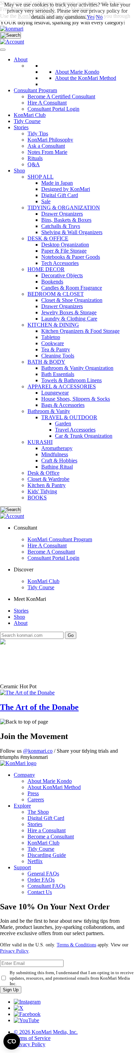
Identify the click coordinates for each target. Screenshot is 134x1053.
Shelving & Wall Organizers (71, 232)
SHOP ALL (40, 177)
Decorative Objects (62, 275)
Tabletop (50, 337)
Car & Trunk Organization (83, 436)
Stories (21, 127)
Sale (46, 201)
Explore (22, 806)
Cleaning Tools (57, 356)
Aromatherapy (56, 448)
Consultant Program (35, 90)
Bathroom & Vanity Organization (77, 368)
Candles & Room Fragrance (71, 288)
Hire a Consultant (46, 830)
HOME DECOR (46, 269)
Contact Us (39, 892)
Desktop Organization (65, 244)
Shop (19, 170)
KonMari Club (43, 581)
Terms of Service (32, 1038)
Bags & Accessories (63, 405)
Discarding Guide (46, 855)
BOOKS (37, 497)
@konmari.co (38, 751)
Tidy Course (27, 121)
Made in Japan (57, 183)
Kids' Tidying (42, 491)
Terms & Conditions (76, 944)
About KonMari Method (54, 787)
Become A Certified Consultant (61, 96)
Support (22, 867)
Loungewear (55, 393)
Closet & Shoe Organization (71, 300)
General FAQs (43, 873)
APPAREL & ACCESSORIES (61, 386)
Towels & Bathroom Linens (71, 380)
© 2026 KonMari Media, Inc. (46, 1032)
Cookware (52, 343)
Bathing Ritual (57, 467)
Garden (63, 423)
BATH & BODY (46, 362)
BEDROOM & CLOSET (55, 294)
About (20, 59)
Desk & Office (43, 473)
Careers (35, 799)
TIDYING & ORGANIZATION (63, 207)
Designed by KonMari (65, 189)
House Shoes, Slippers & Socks (75, 399)
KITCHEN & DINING (53, 325)
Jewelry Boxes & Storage (69, 312)
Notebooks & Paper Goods (70, 257)
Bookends (52, 282)
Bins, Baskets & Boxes (66, 220)
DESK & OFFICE (47, 238)
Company (24, 775)
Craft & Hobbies (59, 460)
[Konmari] (11, 29)
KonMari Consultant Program (59, 539)
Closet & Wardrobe (48, 479)
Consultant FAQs (46, 886)
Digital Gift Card (59, 195)
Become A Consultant (51, 552)
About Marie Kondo (49, 781)
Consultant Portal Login (53, 109)
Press (33, 793)
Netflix (35, 861)
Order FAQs (41, 880)
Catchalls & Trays (60, 226)
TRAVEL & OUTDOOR (69, 417)
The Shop (38, 812)
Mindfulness (54, 454)
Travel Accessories (75, 430)
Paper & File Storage (64, 251)
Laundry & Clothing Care (69, 319)
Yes (90, 17)
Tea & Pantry (55, 349)
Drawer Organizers (62, 214)
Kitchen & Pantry (46, 485)
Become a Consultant (50, 836)
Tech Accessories (60, 263)
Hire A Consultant (47, 103)
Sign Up (11, 989)
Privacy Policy (14, 951)
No (99, 17)
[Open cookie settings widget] (11, 1041)
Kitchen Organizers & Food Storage (80, 331)
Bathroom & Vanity (48, 411)
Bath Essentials (57, 374)
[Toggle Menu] (2, 50)
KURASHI (40, 442)
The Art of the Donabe (39, 707)
